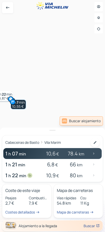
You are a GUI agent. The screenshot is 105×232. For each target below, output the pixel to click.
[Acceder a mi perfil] (98, 6)
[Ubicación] (98, 28)
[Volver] (7, 7)
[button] (18, 104)
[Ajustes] (98, 17)
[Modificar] (95, 142)
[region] (52, 116)
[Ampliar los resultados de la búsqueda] (52, 130)
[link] (81, 121)
